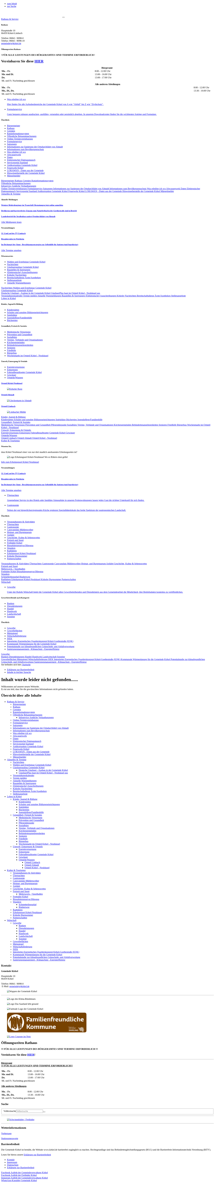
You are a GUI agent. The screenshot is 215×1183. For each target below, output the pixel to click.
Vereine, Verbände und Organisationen (96, 425)
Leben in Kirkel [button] (8, 298)
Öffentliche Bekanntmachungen (21, 136)
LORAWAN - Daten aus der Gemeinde (25, 170)
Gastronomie (13, 527)
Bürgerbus (182, 425)
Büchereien (71, 419)
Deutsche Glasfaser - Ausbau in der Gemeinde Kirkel (26, 293)
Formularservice (14, 141)
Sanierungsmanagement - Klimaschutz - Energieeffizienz (33, 649)
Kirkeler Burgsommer (17, 556)
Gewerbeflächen (14, 630)
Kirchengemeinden (123, 425)
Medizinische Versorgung (13, 425)
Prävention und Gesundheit (38, 425)
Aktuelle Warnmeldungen (49, 296)
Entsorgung (25, 433)
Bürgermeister (13, 125)
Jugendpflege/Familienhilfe (89, 419)
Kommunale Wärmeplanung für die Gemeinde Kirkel (31, 644)
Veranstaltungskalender (12, 296)
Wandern (11, 548)
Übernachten (13, 524)
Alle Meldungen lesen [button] (11, 222)
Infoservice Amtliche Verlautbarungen (18, 186)
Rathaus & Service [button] (9, 19)
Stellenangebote (178, 296)
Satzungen (12, 144)
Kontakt (10, 1159)
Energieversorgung (10, 433)
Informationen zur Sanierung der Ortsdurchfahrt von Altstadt (35, 146)
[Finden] (44, 1111)
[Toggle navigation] (63, 17)
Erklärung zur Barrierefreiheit (37, 1154)
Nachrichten (7, 288)
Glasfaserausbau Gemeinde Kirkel (17, 290)
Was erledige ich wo (16, 152)
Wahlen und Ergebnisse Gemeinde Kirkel (32, 288)
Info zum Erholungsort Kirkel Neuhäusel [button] (20, 462)
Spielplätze (61, 419)
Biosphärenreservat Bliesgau (20, 545)
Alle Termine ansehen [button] (11, 250)
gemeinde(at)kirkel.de (11, 43)
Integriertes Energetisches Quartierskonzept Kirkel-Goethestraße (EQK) (40, 641)
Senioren (163, 425)
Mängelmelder (13, 175)
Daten (10, 157)
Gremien (11, 131)
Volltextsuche (10, 1111)
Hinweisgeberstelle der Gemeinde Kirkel (26, 173)
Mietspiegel (12, 633)
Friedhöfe (172, 425)
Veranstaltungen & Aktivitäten (21, 522)
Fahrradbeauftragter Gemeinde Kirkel (48, 433)
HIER (39, 61)
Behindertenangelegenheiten (145, 425)
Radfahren (12, 550)
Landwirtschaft (14, 614)
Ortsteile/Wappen (9, 435)
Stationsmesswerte (9, 1138)
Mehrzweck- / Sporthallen (13, 569)
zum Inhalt (12, 3)
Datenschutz (12, 1165)
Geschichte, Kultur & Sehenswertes (23, 537)
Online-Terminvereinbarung (20, 139)
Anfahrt (10, 535)
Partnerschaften (14, 558)
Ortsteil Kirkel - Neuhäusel (44, 438)
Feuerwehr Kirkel (15, 168)
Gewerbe (11, 628)
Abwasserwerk (14, 154)
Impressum (12, 1162)
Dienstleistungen (14, 606)
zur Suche (11, 6)
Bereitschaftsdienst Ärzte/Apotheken (154, 296)
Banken (10, 603)
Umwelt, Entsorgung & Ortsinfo (16, 430)
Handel (10, 608)
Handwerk (12, 611)
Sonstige (11, 616)
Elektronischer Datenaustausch (21, 160)
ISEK (9, 638)
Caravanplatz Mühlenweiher (20, 529)
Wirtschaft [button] (6, 582)
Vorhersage (6, 1133)
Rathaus (10, 128)
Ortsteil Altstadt (24, 438)
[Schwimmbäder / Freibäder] (20, 1119)
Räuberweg (24, 577)
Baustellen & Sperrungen (74, 296)
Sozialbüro (72, 425)
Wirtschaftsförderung (16, 636)
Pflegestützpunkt (59, 425)
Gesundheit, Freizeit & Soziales (15, 422)
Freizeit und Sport (15, 540)
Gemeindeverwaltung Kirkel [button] (24, 1172)
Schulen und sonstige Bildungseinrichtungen (35, 419)
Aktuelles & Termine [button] (10, 194)
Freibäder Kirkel (14, 543)
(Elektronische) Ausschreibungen (101, 296)
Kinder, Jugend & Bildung (13, 417)
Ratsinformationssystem (18, 133)
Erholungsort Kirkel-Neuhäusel (21, 553)
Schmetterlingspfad (10, 577)
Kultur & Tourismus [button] (10, 440)
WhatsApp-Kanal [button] (19, 1180)
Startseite (26, 664)
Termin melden (30, 296)
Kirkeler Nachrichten (127, 296)
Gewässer (70, 433)
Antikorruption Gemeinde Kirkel (22, 165)
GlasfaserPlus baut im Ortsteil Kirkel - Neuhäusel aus (75, 293)
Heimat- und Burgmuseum (19, 532)
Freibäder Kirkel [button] (19, 1175)
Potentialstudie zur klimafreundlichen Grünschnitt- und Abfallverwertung (40, 646)
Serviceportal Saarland (17, 162)
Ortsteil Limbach (9, 438)
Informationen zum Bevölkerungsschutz (25, 149)
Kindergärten (7, 419)
